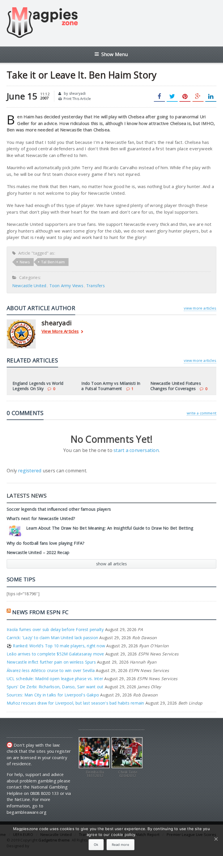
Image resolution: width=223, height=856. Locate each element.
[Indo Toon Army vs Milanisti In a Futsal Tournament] (111, 375)
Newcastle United (29, 285)
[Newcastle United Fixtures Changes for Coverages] (180, 375)
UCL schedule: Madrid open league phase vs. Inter (55, 678)
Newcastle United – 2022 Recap (38, 552)
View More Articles (60, 331)
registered (30, 470)
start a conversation (136, 450)
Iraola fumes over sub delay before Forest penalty (55, 629)
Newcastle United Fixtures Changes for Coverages (175, 385)
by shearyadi (74, 93)
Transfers (95, 285)
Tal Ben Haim (53, 262)
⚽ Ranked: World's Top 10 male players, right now (56, 645)
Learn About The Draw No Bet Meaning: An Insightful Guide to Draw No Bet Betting (109, 528)
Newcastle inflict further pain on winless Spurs (51, 662)
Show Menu (114, 54)
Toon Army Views (66, 285)
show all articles (111, 564)
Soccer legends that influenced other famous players (59, 509)
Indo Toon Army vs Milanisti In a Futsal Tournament (110, 385)
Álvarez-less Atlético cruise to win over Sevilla (51, 670)
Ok (96, 845)
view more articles (200, 308)
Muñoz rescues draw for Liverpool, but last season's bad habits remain (75, 703)
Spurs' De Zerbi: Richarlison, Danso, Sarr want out (55, 686)
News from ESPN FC (40, 612)
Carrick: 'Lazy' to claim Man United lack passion (52, 637)
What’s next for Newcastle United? (41, 518)
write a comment (201, 413)
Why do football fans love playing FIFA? (45, 543)
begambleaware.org (26, 812)
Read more (120, 845)
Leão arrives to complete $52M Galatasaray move (55, 654)
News (25, 262)
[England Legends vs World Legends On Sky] (43, 375)
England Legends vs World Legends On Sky (37, 385)
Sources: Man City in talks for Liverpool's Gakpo (53, 695)
